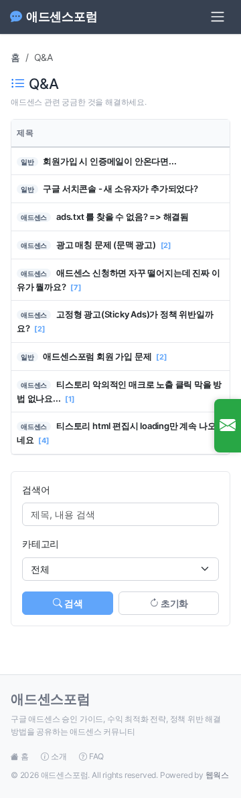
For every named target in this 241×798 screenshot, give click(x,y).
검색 (72, 603)
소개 (58, 756)
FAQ (95, 756)
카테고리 (40, 543)
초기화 (173, 603)
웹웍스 (217, 775)
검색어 (36, 489)
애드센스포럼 (62, 16)
